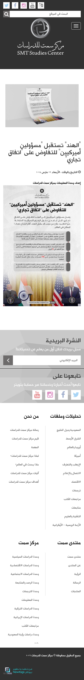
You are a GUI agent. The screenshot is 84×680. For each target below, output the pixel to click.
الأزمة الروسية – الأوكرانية (67, 525)
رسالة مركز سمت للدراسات (24, 430)
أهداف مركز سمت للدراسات (24, 482)
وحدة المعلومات (30, 600)
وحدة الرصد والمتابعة (27, 582)
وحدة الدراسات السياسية (25, 557)
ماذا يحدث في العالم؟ (27, 464)
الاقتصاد (76, 482)
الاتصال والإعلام (72, 473)
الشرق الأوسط (73, 438)
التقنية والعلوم (72, 516)
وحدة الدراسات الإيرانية (26, 617)
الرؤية (77, 574)
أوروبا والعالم (74, 447)
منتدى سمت (74, 557)
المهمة (35, 447)
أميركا (77, 456)
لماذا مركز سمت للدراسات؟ (24, 456)
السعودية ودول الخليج (69, 430)
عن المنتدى (74, 565)
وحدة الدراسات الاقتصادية (24, 565)
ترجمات (76, 490)
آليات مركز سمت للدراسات (25, 473)
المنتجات (76, 591)
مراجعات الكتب (72, 499)
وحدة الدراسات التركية (26, 608)
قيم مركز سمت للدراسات (25, 438)
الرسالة (77, 582)
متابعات (76, 507)
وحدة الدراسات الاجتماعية (25, 574)
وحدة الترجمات (30, 591)
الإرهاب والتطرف (71, 464)
